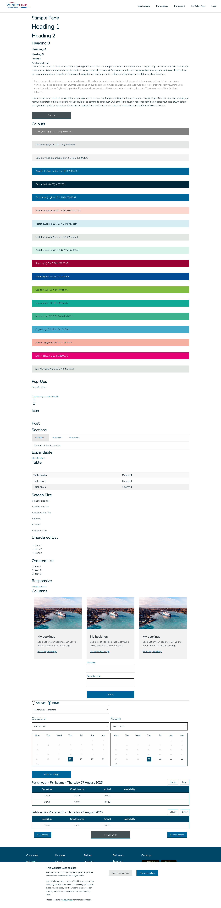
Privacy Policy (66, 899)
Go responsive (39, 586)
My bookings (162, 6)
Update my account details (45, 396)
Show (110, 694)
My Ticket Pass (198, 6)
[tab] (40, 437)
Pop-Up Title (39, 387)
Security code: (94, 676)
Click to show (38, 457)
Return (55, 702)
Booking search (177, 834)
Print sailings (42, 834)
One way (40, 702)
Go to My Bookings (47, 651)
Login (214, 6)
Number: (91, 662)
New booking (144, 6)
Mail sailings (110, 834)
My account (179, 6)
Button (51, 115)
